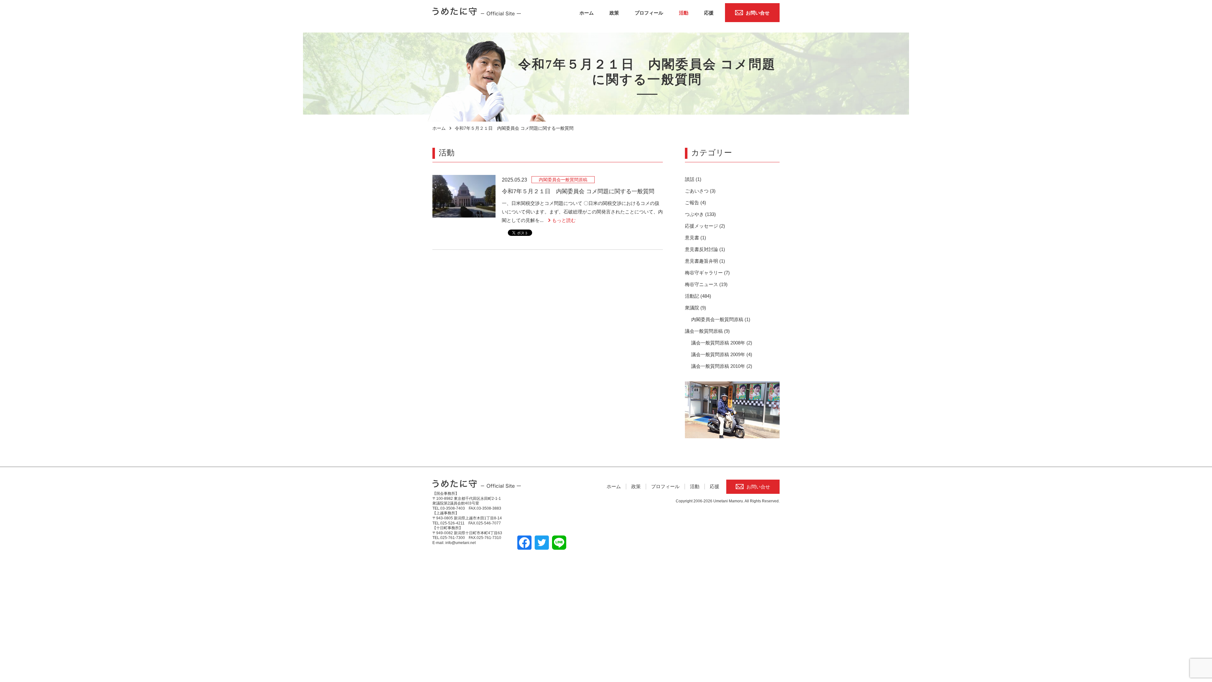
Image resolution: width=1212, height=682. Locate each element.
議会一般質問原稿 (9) (707, 331)
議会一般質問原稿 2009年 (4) (721, 354)
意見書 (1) (695, 237)
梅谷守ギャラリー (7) (707, 272)
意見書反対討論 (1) (705, 249)
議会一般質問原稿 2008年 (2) (721, 342)
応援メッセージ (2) (705, 226)
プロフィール (649, 12)
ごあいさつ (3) (700, 191)
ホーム (586, 12)
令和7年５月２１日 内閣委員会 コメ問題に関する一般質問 (578, 191)
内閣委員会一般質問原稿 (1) (720, 319)
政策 (614, 12)
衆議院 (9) (695, 307)
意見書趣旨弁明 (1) (705, 261)
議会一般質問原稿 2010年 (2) (721, 366)
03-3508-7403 (452, 508)
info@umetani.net (460, 543)
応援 (709, 12)
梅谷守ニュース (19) (706, 284)
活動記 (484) (698, 296)
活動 (683, 12)
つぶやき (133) (700, 214)
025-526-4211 (452, 523)
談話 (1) (693, 179)
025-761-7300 (452, 537)
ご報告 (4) (695, 202)
